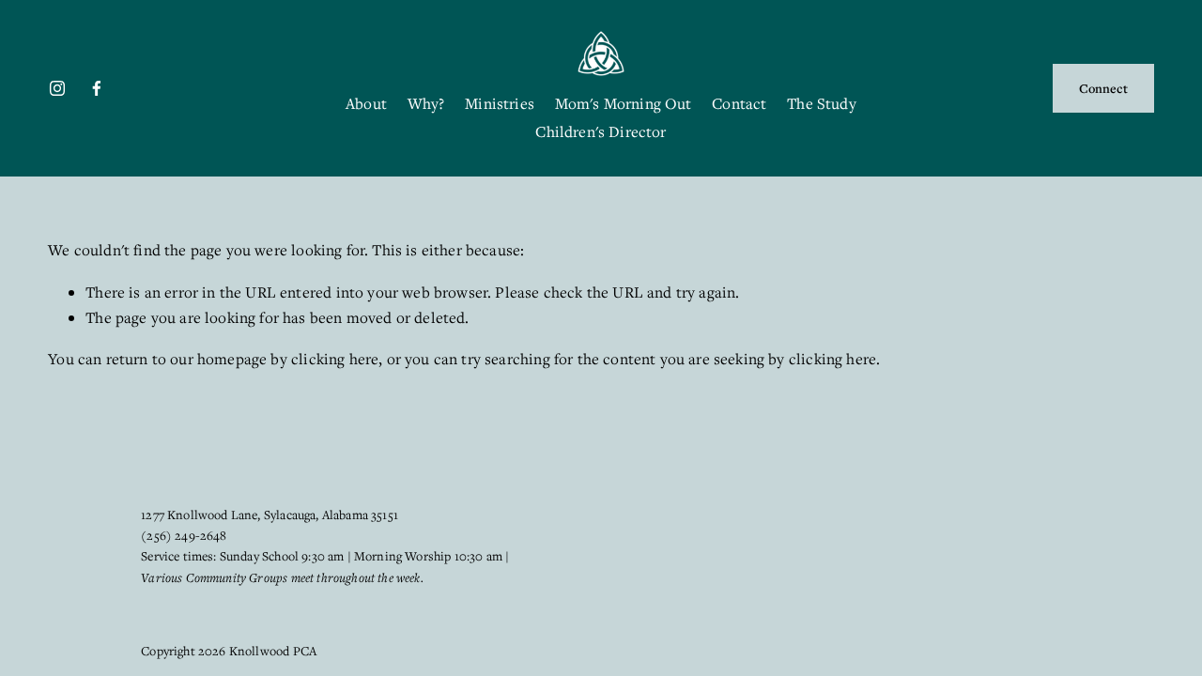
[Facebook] (96, 88)
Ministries (499, 103)
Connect (1103, 88)
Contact (739, 103)
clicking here (334, 358)
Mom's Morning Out (623, 103)
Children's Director (600, 131)
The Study (821, 103)
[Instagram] (57, 88)
